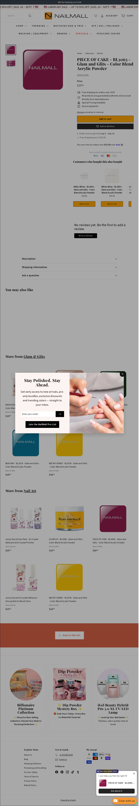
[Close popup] (132, 773)
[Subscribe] (59, 414)
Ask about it (114, 790)
